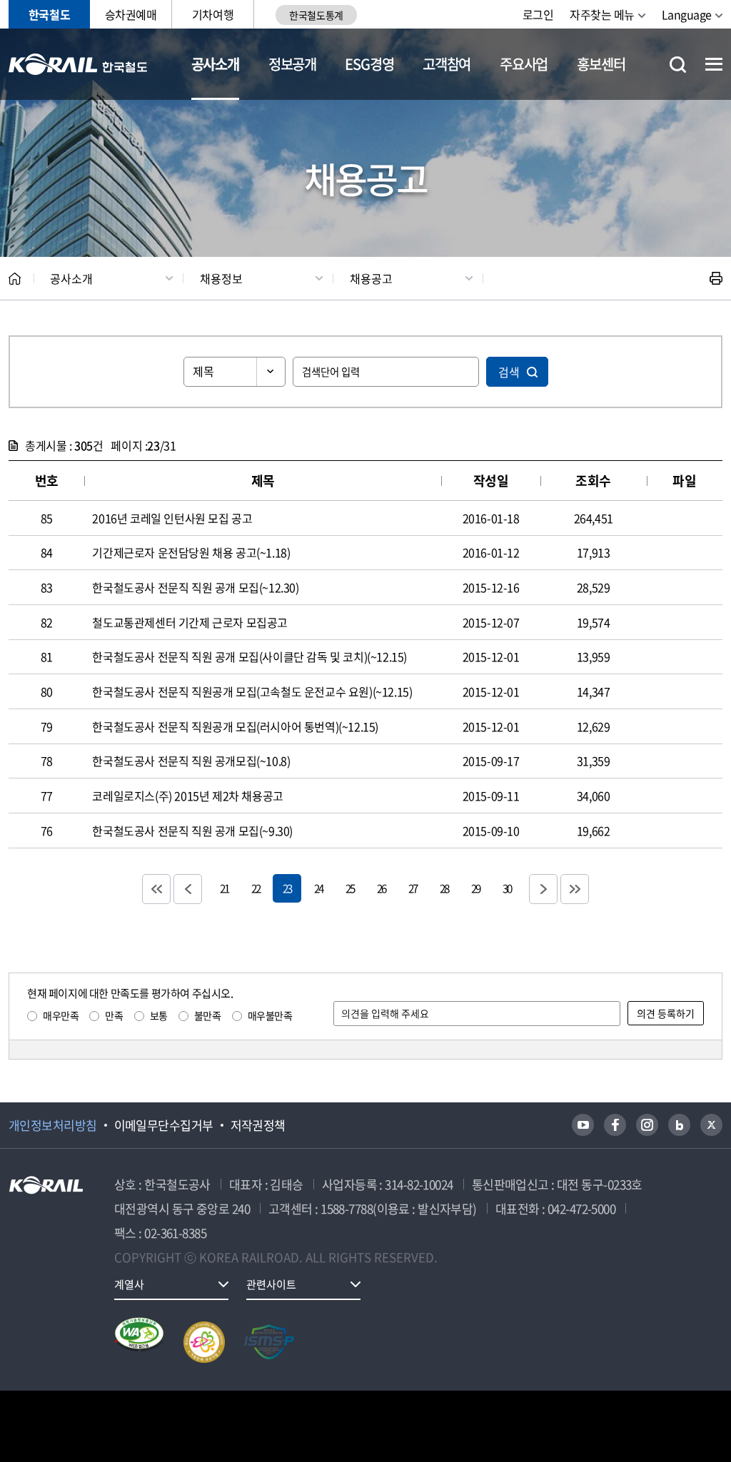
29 (475, 888)
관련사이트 (271, 1284)
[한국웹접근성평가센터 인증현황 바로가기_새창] (139, 1342)
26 (381, 888)
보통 (159, 1015)
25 (350, 888)
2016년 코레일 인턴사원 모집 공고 (172, 518)
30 (507, 888)
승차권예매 (131, 14)
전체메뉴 (713, 64)
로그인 (538, 14)
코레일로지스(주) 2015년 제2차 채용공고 (187, 795)
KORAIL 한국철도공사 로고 (78, 64)
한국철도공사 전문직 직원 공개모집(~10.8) (191, 760)
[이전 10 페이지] (187, 889)
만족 (114, 1015)
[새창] (583, 1125)
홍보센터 (601, 64)
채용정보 (221, 278)
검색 (509, 371)
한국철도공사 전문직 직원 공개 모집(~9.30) (192, 830)
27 (412, 888)
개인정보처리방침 (53, 1125)
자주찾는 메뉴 (602, 14)
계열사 (129, 1284)
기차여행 (212, 14)
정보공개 (292, 64)
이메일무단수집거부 (163, 1125)
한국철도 (49, 14)
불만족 (207, 1015)
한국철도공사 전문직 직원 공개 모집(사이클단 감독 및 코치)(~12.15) (249, 656)
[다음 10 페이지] (543, 889)
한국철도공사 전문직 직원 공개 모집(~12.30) (195, 587)
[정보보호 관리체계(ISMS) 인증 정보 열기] (269, 1342)
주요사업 (524, 64)
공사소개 (215, 64)
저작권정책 (258, 1125)
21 (224, 888)
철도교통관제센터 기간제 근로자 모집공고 (190, 622)
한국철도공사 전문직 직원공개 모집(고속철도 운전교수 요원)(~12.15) (252, 691)
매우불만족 (270, 1015)
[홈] (15, 279)
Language (687, 14)
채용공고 (371, 278)
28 (444, 888)
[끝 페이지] (574, 889)
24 (318, 888)
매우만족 (61, 1015)
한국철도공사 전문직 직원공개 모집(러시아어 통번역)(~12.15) (235, 726)
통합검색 (678, 64)
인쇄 (716, 278)
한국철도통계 (316, 15)
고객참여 (446, 64)
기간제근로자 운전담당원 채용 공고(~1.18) (191, 552)
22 (255, 888)
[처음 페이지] (156, 889)
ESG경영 (369, 64)
